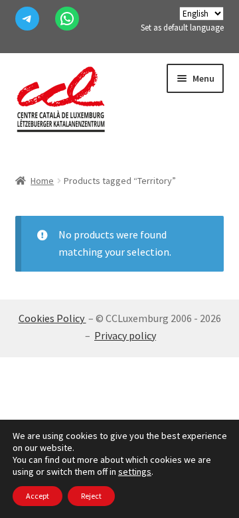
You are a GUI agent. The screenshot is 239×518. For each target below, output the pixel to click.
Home (42, 181)
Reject (91, 496)
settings (134, 471)
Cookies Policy (52, 318)
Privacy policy (125, 335)
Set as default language (182, 27)
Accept (37, 496)
